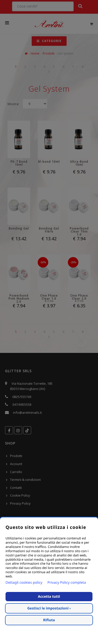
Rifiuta (49, 620)
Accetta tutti (49, 596)
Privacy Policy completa (66, 582)
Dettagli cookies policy (24, 582)
